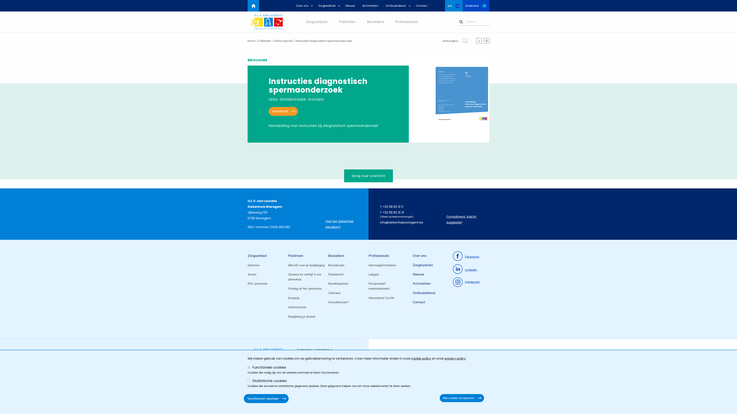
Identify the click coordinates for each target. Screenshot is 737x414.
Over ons (419, 256)
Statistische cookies (269, 380)
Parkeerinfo (336, 274)
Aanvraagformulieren (382, 265)
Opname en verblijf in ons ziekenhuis (304, 277)
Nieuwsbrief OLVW (381, 298)
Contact (419, 302)
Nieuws (418, 274)
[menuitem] (303, 6)
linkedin (471, 270)
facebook (472, 257)
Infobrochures (283, 41)
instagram (472, 282)
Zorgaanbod (257, 256)
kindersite (472, 6)
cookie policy (421, 358)
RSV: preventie (257, 283)
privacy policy (455, 358)
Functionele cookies (269, 367)
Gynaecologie (293, 99)
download (280, 111)
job (450, 6)
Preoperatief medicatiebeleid (379, 286)
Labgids (373, 274)
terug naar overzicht (368, 176)
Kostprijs (293, 298)
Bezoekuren (336, 265)
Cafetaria (334, 293)
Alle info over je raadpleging (306, 265)
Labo (273, 99)
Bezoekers (336, 256)
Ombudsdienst (424, 293)
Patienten (265, 41)
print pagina (450, 41)
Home (251, 41)
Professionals (378, 256)
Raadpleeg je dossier (302, 316)
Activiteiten (422, 284)
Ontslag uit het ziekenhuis (305, 288)
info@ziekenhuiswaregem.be (401, 222)
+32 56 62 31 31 (393, 212)
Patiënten (295, 256)
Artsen (252, 274)
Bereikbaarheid (338, 283)
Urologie (316, 99)
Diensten (253, 265)
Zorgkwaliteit (423, 265)
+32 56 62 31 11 (393, 207)
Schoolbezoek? (338, 302)
